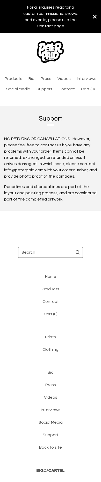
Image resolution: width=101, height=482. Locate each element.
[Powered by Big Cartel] (50, 470)
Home (50, 276)
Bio (31, 79)
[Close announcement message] (95, 16)
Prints (50, 337)
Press (46, 79)
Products (13, 79)
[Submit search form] (78, 252)
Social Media (18, 89)
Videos (64, 79)
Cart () (88, 89)
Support (44, 89)
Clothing (50, 349)
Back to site (50, 447)
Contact (67, 89)
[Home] (50, 52)
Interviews (86, 79)
